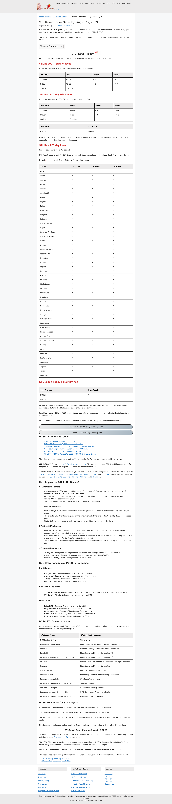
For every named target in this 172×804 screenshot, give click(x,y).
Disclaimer (42, 787)
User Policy (42, 777)
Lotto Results (89, 3)
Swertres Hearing (62, 3)
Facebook (58, 737)
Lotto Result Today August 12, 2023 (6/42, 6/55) (63, 444)
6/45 (113, 3)
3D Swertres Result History (82, 781)
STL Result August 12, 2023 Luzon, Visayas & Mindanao (66, 449)
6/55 (124, 3)
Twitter (69, 737)
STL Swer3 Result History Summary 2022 (86, 427)
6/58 (128, 3)
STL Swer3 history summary (74, 464)
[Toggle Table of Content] (61, 46)
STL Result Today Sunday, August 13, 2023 (56, 761)
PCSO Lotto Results (79, 774)
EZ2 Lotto (67, 477)
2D (97, 3)
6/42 (108, 3)
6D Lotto (83, 477)
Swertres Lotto (56, 477)
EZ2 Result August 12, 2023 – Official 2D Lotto (62, 451)
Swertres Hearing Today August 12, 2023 (60, 441)
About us (41, 774)
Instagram (109, 779)
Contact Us (42, 784)
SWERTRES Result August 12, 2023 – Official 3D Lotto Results (69, 446)
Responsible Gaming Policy (49, 791)
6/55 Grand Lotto (61, 474)
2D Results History (78, 777)
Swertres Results (77, 3)
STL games (95, 477)
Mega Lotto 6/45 (90, 474)
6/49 (119, 3)
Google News (110, 784)
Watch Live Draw (78, 791)
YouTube (108, 781)
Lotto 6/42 (106, 474)
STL (57, 9)
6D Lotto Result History (80, 787)
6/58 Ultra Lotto (47, 474)
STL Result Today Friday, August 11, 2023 (55, 759)
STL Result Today (60, 17)
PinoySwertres (45, 17)
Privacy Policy (43, 781)
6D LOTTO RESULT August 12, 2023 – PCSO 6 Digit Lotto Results (70, 454)
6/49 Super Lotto (76, 474)
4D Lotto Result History (80, 784)
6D (104, 3)
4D (100, 3)
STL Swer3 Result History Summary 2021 (86, 433)
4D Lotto (75, 477)
